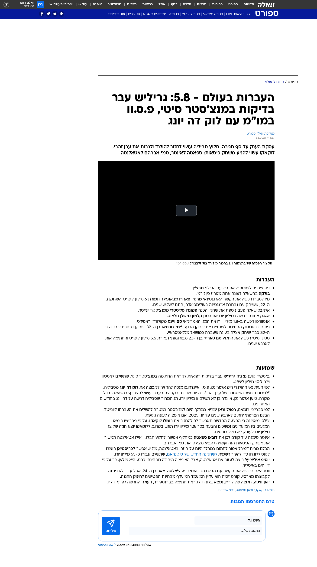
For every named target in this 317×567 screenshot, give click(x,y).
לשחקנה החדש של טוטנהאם (192, 454)
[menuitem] (246, 4)
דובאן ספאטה (245, 490)
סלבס (187, 4)
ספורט (233, 4)
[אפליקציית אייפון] (55, 14)
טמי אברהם (226, 490)
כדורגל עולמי (191, 14)
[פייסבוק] (42, 14)
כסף (174, 4)
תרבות (202, 4)
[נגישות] (6, 5)
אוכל (161, 4)
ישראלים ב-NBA (154, 14)
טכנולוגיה (114, 4)
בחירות (217, 4)
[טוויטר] (48, 14)
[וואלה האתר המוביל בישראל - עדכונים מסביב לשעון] (266, 4)
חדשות (248, 4)
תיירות (132, 4)
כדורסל (174, 14)
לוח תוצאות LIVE (238, 14)
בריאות (147, 4)
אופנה (97, 4)
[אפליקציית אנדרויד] (61, 14)
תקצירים (134, 14)
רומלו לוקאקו (265, 490)
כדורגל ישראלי (213, 14)
